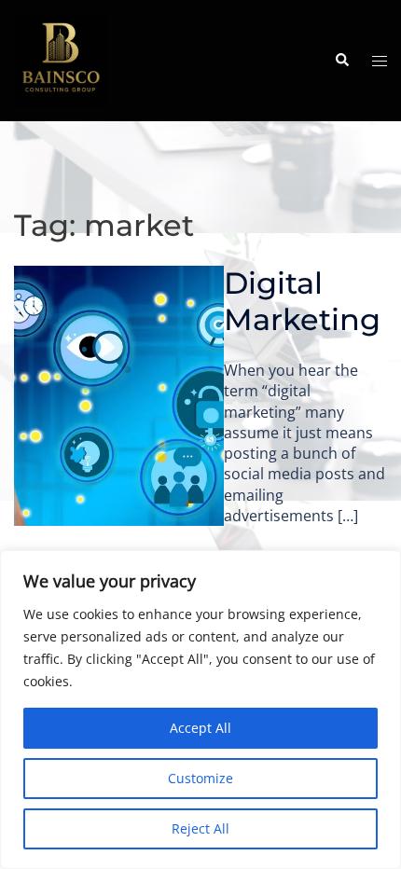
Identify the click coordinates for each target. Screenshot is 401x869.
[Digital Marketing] (119, 396)
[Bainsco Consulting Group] (60, 58)
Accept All (200, 728)
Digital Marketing (302, 301)
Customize (200, 778)
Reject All (200, 828)
